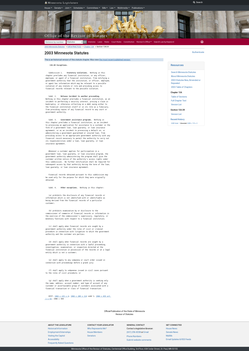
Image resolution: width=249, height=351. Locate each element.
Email (146, 332)
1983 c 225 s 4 (62, 296)
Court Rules (116, 42)
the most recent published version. (115, 60)
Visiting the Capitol (56, 336)
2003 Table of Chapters (181, 87)
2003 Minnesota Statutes (55, 47)
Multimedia (123, 8)
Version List (176, 104)
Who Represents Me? (97, 328)
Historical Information (58, 328)
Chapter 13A (89, 47)
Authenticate (198, 52)
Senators (91, 336)
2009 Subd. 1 (175, 123)
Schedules (78, 8)
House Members (94, 332)
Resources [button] (177, 65)
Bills (104, 8)
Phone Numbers (134, 336)
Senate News (172, 332)
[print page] (202, 42)
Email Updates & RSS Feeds (178, 339)
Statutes (91, 42)
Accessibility (53, 339)
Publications (137, 8)
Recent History (177, 119)
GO (84, 42)
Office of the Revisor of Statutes (76, 35)
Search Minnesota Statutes (183, 72)
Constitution (129, 42)
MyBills (169, 336)
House (47, 8)
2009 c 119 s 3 (192, 123)
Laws (100, 42)
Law (112, 8)
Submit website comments (139, 340)
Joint (67, 8)
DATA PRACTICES (74, 47)
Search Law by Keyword (164, 42)
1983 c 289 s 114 (79, 296)
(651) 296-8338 (134, 332)
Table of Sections (179, 97)
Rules (106, 42)
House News (171, 328)
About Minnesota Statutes (183, 76)
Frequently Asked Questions (60, 343)
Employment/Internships (59, 332)
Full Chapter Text (178, 100)
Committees (92, 8)
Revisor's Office (143, 42)
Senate (57, 8)
